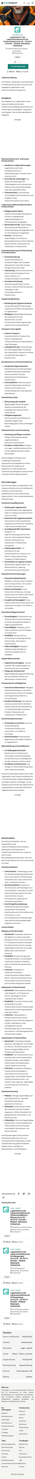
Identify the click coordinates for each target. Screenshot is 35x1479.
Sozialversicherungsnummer (10, 1463)
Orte (20, 1450)
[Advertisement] (17, 138)
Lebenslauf (22, 1421)
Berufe (21, 1418)
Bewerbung (22, 1424)
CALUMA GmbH (17, 35)
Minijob (17, 57)
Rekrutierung (5, 1450)
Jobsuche (22, 1414)
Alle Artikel (4, 1466)
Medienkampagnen (7, 1435)
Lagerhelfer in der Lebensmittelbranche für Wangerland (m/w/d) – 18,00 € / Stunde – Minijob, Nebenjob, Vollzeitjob (20, 1258)
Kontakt (21, 1466)
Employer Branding (7, 1426)
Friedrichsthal (26, 1342)
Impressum (22, 1463)
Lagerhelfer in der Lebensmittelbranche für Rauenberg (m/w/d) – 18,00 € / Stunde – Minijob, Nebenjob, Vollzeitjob (20, 1299)
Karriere (3, 1457)
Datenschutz (23, 1454)
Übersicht (4, 1413)
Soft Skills (4, 1454)
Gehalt (21, 1430)
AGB (20, 1460)
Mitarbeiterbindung (7, 1460)
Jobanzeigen (5, 1419)
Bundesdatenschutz (25, 1457)
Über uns (21, 1447)
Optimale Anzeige (7, 1447)
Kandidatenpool (6, 1423)
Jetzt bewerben (19, 66)
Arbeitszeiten (23, 1434)
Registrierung (23, 1444)
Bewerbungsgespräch (8, 1444)
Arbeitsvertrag (23, 1427)
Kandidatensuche (7, 1416)
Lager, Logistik (15, 1208)
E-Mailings (4, 1432)
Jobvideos (4, 1429)
